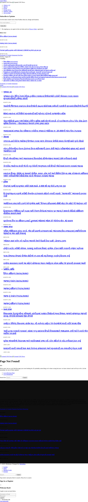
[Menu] (0, 355)
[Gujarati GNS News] (12, 86)
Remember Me (6, 499)
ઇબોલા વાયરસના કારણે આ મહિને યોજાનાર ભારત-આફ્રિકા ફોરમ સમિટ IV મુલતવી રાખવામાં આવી (44, 263)
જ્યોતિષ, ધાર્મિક (7, 11)
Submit (18, 474)
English (5, 467)
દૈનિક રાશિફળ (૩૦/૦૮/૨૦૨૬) (8, 36)
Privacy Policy (33, 29)
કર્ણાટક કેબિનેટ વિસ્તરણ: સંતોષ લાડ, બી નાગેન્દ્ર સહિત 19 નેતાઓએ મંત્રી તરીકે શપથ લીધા (42, 323)
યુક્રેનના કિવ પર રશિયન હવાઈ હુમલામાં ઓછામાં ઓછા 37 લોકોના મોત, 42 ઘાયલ (22, 80)
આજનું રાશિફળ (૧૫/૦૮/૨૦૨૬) (16, 288)
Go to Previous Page (9, 373)
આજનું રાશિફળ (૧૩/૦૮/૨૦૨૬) (16, 303)
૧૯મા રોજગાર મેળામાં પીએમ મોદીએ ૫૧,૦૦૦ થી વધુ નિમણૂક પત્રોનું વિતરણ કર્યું (36, 256)
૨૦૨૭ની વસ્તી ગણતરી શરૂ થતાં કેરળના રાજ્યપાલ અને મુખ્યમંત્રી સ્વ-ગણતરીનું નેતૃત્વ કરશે (42, 348)
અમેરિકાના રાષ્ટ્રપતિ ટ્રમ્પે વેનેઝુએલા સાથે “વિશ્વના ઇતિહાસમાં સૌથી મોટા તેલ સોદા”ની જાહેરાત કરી (26, 74)
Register (5, 471)
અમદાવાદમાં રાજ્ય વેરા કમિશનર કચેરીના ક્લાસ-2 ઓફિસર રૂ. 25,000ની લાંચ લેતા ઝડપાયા (42, 131)
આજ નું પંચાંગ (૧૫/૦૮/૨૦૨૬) (16, 296)
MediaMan (22, 464)
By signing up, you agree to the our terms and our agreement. (22, 29)
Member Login (7, 470)
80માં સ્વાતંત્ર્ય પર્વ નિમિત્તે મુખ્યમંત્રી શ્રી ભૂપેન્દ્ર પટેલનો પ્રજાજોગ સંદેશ (34, 113)
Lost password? (4, 501)
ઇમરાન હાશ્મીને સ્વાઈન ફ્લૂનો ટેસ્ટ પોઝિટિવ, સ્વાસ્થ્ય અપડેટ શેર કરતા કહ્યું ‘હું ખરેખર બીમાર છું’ (25, 67)
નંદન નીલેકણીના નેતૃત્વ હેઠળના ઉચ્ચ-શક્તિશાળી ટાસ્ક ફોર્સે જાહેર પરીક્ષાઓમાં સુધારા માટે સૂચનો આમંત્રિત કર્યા (29, 70)
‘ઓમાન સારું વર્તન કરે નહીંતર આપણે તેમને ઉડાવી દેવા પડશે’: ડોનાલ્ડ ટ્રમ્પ (34, 241)
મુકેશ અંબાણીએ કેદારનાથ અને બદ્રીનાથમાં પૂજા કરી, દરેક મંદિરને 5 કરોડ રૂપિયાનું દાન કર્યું (42, 341)
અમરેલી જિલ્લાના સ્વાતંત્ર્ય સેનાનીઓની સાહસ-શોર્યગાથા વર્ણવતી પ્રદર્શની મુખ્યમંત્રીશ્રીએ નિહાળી (45, 106)
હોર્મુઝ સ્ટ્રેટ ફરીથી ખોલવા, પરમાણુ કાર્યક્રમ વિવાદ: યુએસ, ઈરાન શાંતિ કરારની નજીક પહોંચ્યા (43, 248)
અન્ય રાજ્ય (7, 13)
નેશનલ (5, 7)
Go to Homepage (8, 374)
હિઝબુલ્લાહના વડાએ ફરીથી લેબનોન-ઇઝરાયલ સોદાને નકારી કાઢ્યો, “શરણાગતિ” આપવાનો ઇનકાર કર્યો (27, 72)
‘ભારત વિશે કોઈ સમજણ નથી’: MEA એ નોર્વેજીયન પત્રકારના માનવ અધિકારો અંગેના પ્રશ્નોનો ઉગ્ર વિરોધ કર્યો (30, 441)
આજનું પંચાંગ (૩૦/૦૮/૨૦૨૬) (8, 43)
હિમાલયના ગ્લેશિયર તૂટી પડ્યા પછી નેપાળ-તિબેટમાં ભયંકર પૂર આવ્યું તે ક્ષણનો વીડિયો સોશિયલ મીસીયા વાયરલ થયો (30, 75)
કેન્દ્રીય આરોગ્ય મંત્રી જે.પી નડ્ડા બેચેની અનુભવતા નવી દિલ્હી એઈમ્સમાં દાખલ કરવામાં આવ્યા (43, 166)
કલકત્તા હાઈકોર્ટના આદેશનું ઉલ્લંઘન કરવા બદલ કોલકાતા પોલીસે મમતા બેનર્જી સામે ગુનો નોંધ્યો (25, 68)
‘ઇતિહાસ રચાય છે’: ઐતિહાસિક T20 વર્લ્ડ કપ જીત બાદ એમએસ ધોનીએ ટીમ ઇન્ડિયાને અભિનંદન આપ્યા (29, 448)
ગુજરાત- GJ (6, 5)
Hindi (5, 468)
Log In (2, 497)
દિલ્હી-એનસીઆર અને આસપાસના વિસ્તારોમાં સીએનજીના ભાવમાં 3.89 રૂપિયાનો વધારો (24, 79)
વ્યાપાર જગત (7, 10)
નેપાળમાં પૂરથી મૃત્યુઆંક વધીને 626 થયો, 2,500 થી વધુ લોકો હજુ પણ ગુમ (20, 50)
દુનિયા (5, 8)
